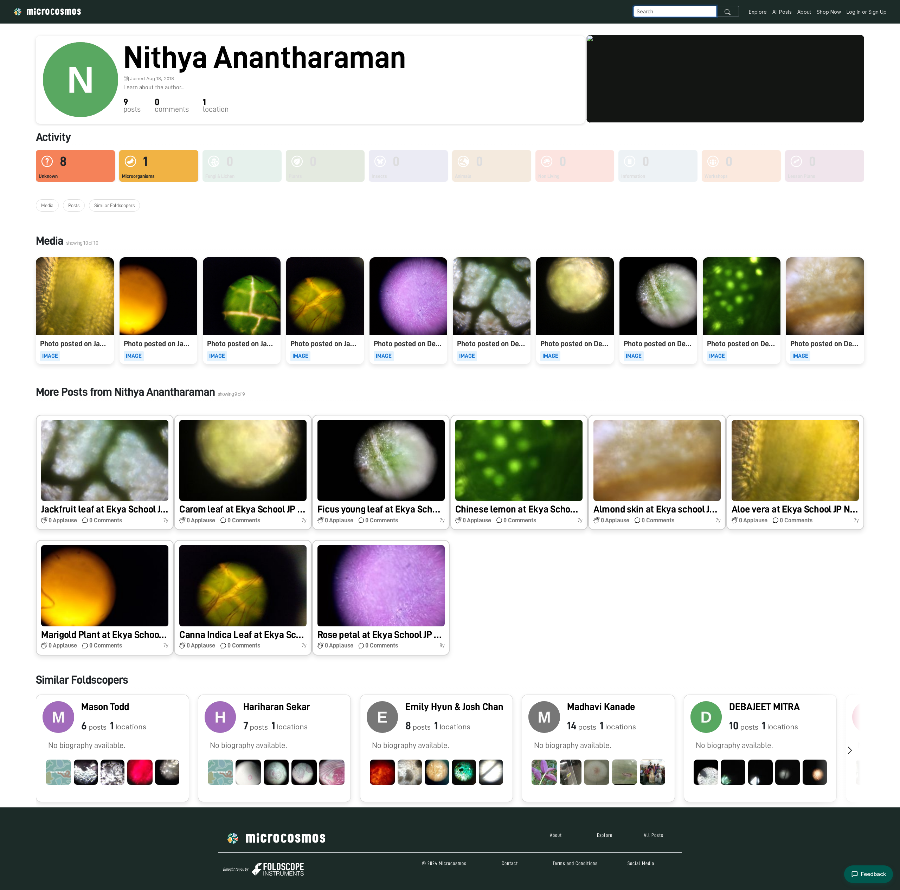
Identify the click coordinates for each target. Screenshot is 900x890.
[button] (105, 472)
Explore (758, 12)
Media (47, 205)
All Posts (782, 12)
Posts (73, 205)
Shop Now (829, 12)
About (804, 12)
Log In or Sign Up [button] (867, 12)
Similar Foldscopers (114, 205)
